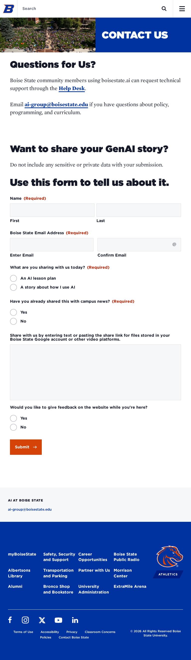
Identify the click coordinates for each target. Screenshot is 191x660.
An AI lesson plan (38, 278)
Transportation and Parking (58, 573)
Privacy (71, 632)
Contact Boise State (74, 637)
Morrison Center (123, 573)
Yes (23, 312)
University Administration (93, 589)
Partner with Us (94, 570)
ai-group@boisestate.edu (56, 104)
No (23, 321)
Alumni (15, 586)
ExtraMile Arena (130, 586)
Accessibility (50, 632)
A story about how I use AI (47, 287)
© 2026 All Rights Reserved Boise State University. (155, 633)
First (14, 221)
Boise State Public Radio (127, 557)
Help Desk (72, 88)
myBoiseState (22, 554)
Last (100, 221)
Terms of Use (23, 632)
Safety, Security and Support (59, 557)
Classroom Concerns (100, 632)
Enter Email (22, 255)
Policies (45, 637)
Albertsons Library (19, 573)
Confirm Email (111, 255)
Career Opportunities (92, 557)
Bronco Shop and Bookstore (58, 589)
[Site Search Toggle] (164, 8)
